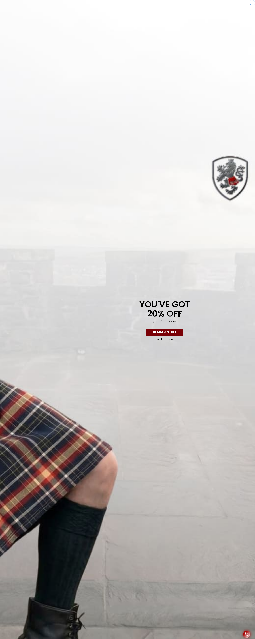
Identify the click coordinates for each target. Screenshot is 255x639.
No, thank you (165, 339)
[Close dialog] (252, 2)
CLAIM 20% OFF (165, 332)
